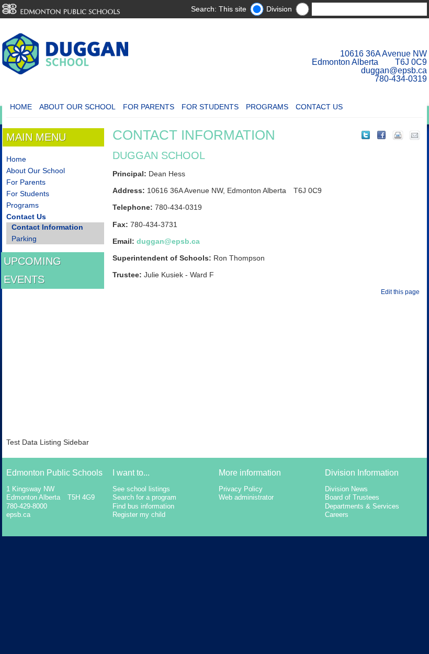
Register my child (138, 514)
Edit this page (402, 292)
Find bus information (143, 506)
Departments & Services (362, 506)
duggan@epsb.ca (394, 70)
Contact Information (47, 227)
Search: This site (218, 9)
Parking (24, 238)
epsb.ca (18, 514)
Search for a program (144, 497)
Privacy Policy (241, 489)
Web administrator (246, 497)
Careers (336, 514)
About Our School (77, 107)
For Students (210, 107)
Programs (267, 107)
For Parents (148, 107)
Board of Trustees (352, 497)
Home (21, 107)
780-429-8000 (26, 506)
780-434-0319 (401, 78)
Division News (346, 489)
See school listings (141, 489)
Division (279, 9)
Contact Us (319, 107)
